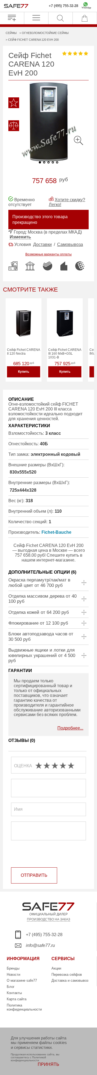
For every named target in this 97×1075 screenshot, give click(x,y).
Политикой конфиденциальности (28, 1059)
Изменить (20, 237)
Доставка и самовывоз (69, 980)
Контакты (14, 993)
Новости (13, 975)
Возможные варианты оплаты (48, 254)
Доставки (42, 244)
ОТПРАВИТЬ (34, 875)
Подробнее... (70, 728)
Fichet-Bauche (56, 532)
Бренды (13, 968)
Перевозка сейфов (66, 975)
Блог (11, 987)
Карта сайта (16, 999)
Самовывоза (70, 244)
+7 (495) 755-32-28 (63, 6)
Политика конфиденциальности (24, 1007)
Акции (56, 968)
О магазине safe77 (22, 980)
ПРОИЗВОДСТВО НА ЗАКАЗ (48, 919)
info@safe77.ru (40, 945)
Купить (23, 372)
